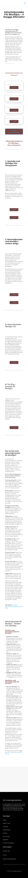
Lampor (5, 820)
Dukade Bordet (6, 830)
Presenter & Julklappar (8, 843)
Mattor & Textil (6, 823)
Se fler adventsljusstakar (14, 131)
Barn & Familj (6, 836)
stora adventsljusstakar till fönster (13, 753)
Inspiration (5, 839)
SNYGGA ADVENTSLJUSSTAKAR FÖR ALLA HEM (14, 606)
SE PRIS (14, 87)
